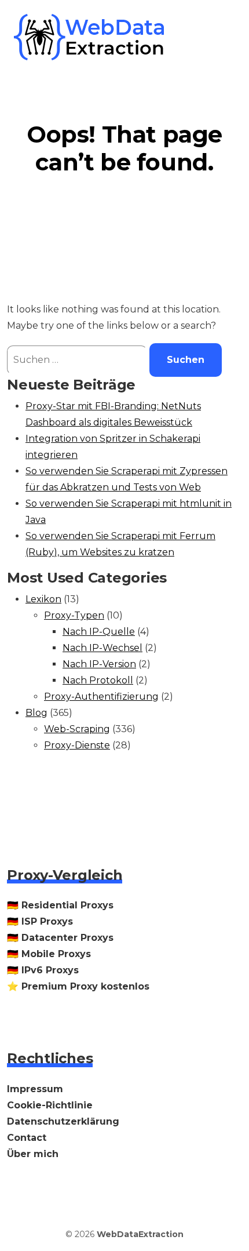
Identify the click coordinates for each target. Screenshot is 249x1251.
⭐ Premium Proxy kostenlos (78, 986)
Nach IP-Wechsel (102, 647)
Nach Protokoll (98, 680)
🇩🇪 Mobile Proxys (49, 953)
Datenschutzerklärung (63, 1121)
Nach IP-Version (99, 664)
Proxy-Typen (74, 615)
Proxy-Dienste (77, 745)
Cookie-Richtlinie (50, 1105)
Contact (26, 1137)
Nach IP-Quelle (99, 631)
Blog (36, 712)
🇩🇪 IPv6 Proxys (43, 970)
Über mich (32, 1153)
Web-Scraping (77, 728)
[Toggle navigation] (219, 37)
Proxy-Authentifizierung (101, 696)
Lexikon (43, 599)
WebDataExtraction (140, 1234)
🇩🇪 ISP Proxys (40, 921)
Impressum (35, 1088)
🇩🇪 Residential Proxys (60, 905)
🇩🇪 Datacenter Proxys (60, 937)
